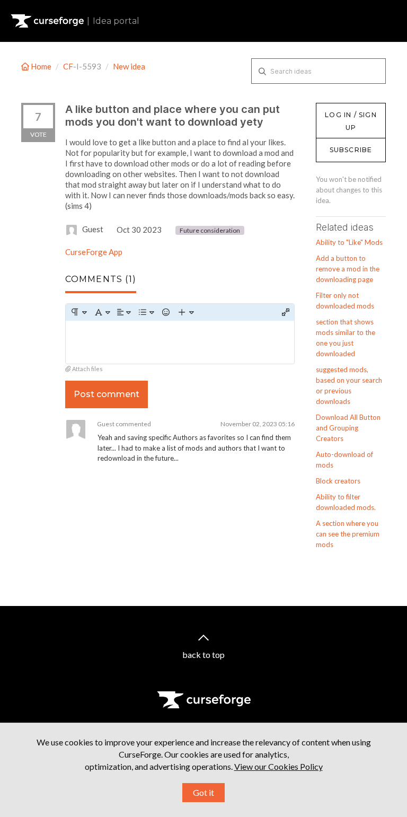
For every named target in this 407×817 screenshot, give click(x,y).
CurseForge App (93, 252)
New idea (129, 66)
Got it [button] (203, 792)
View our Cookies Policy (278, 766)
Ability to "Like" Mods (349, 242)
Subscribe (351, 150)
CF (68, 66)
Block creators (338, 481)
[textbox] (180, 342)
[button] (79, 312)
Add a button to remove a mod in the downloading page (347, 269)
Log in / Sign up (342, 108)
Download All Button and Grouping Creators (348, 428)
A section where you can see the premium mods (347, 534)
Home (41, 66)
